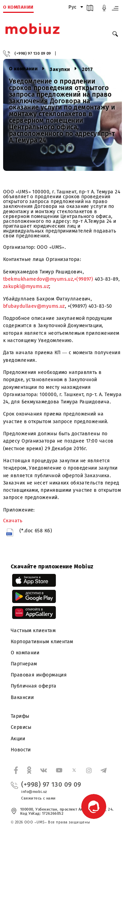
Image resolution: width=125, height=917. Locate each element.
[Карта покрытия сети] (90, 9)
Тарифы (20, 716)
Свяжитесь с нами (38, 798)
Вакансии (22, 697)
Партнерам (24, 664)
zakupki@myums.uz (26, 286)
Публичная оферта (33, 686)
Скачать (12, 521)
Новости (21, 750)
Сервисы (21, 727)
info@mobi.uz (34, 791)
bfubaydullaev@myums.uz (34, 306)
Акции (18, 739)
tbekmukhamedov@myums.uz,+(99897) (48, 279)
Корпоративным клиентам (42, 642)
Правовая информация (39, 675)
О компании (25, 653)
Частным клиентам (33, 631)
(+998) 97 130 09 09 (33, 53)
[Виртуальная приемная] (104, 9)
